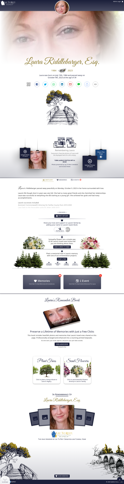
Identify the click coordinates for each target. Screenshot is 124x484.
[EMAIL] (70, 84)
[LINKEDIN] (62, 84)
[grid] (62, 155)
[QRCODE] (28, 84)
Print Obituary (63, 216)
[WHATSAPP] (53, 84)
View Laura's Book (62, 344)
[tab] (48, 180)
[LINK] (95, 84)
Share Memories (63, 476)
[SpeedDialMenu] (119, 479)
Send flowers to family (62, 247)
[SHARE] (87, 84)
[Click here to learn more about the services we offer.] (62, 434)
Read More (62, 212)
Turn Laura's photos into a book (65, 161)
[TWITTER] (45, 84)
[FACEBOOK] (37, 84)
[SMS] (78, 84)
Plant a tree (62, 259)
